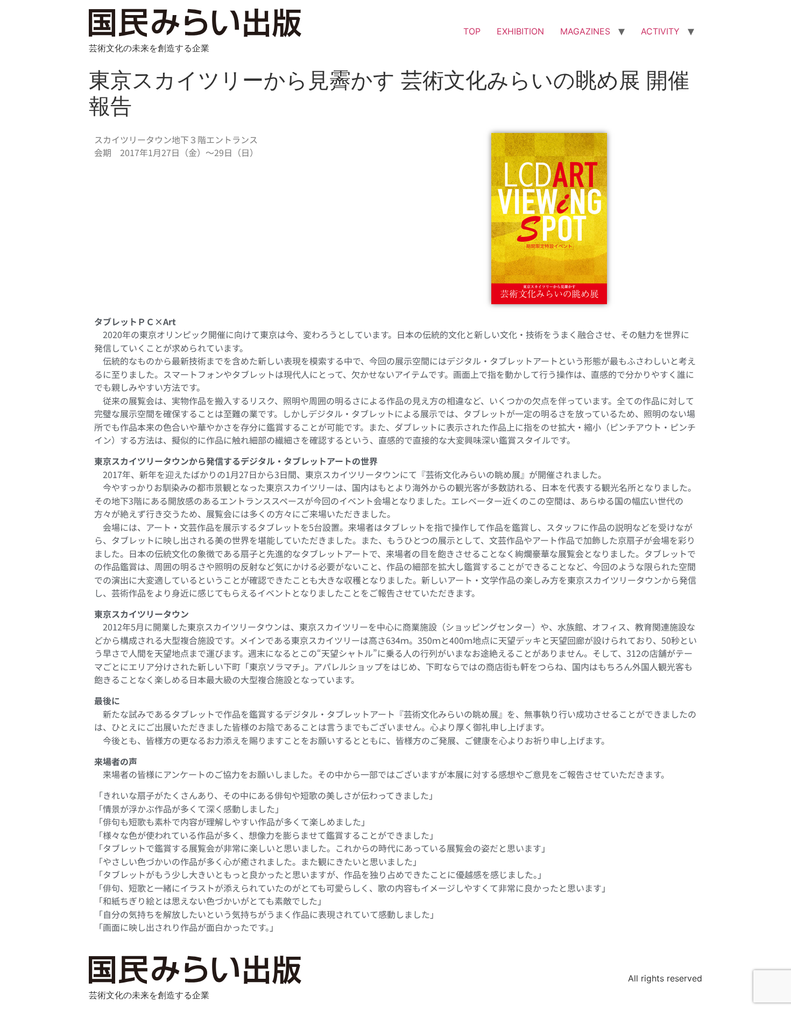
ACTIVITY (660, 31)
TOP (472, 31)
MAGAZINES (585, 31)
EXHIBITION (520, 31)
